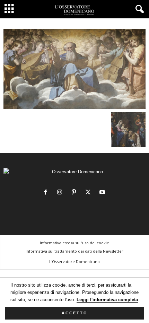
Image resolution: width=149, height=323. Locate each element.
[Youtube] (103, 192)
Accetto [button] (75, 313)
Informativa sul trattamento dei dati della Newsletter (74, 251)
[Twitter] (89, 192)
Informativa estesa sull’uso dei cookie (74, 242)
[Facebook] (47, 192)
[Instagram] (61, 192)
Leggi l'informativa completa (107, 299)
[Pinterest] (75, 192)
